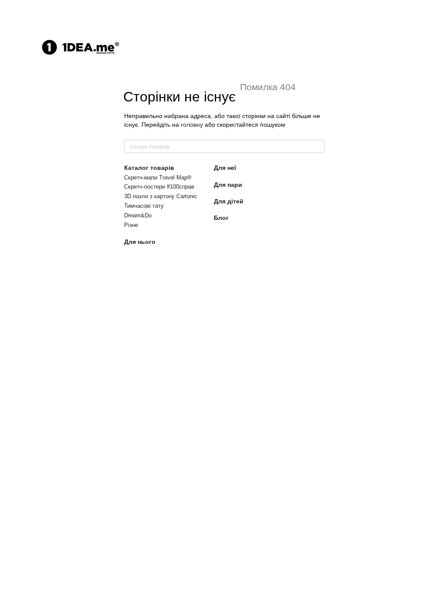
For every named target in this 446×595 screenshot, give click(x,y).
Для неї (225, 167)
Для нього (139, 241)
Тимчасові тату (144, 206)
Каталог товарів (149, 167)
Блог (221, 217)
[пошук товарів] (317, 146)
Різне (131, 225)
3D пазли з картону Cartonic (160, 196)
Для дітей (228, 201)
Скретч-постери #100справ (159, 186)
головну (192, 124)
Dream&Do (138, 215)
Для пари (228, 184)
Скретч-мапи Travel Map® (158, 177)
